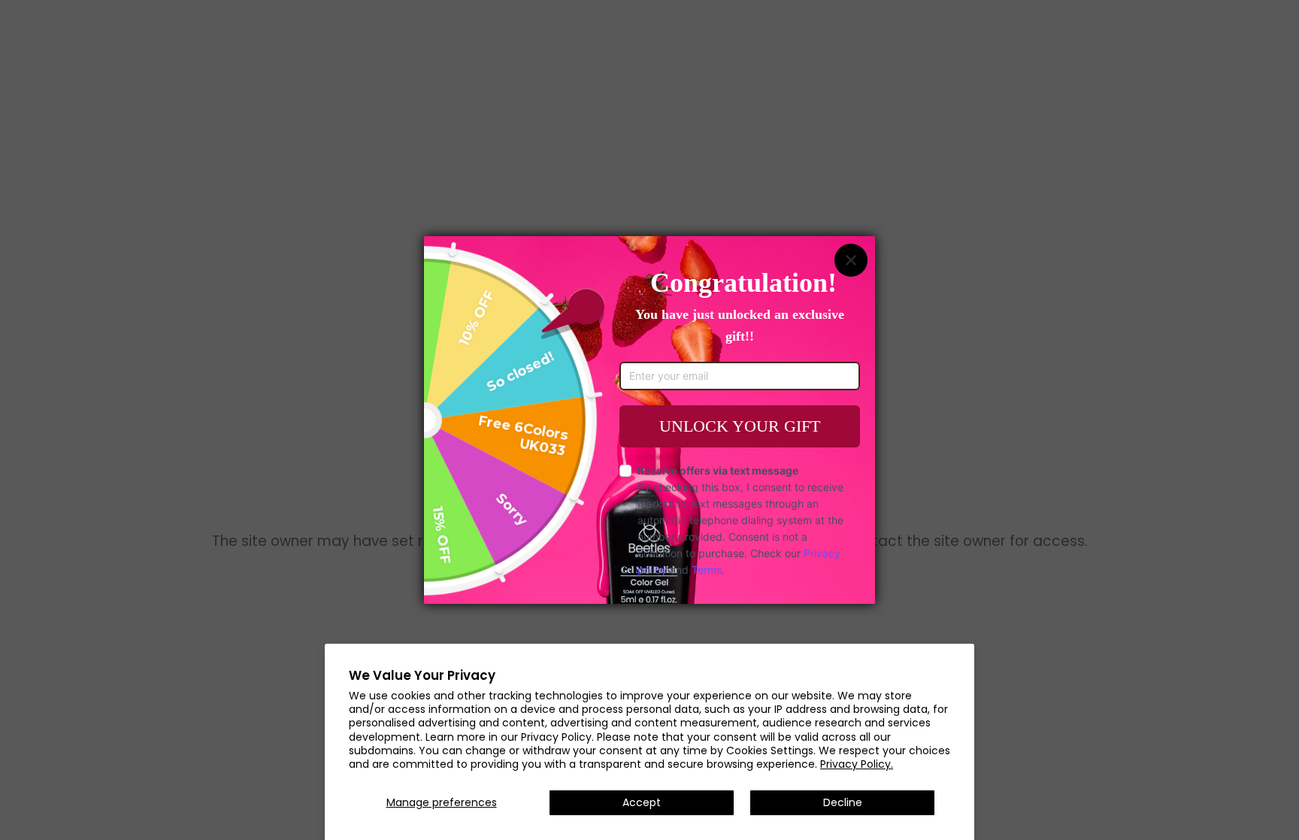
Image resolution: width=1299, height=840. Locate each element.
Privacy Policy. (856, 764)
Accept (641, 802)
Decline (842, 802)
